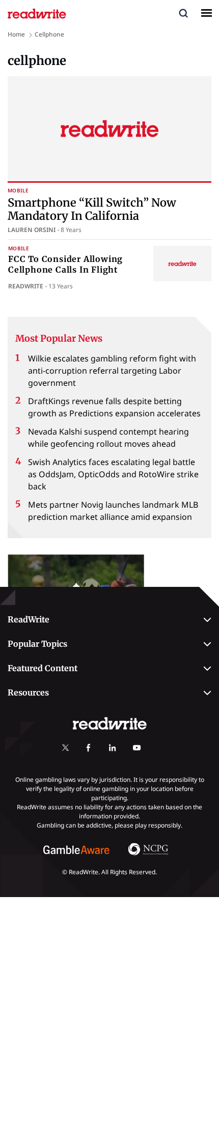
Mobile (18, 190)
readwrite (25, 286)
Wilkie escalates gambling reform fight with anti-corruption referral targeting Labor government (112, 370)
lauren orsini (32, 229)
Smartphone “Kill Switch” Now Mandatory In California (92, 209)
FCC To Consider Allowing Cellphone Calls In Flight (65, 264)
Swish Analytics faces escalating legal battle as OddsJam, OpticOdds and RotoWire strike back (113, 474)
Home (16, 34)
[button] (183, 12)
